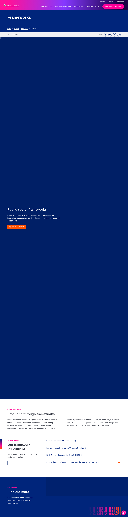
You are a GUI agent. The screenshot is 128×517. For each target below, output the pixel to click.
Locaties (102, 1)
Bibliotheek (24, 28)
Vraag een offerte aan (113, 6)
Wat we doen (46, 7)
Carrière (110, 1)
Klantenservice (120, 1)
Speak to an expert (16, 226)
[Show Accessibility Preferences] (124, 512)
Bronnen (16, 28)
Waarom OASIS (92, 7)
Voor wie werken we (63, 7)
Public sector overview (18, 463)
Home (9, 28)
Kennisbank (78, 7)
